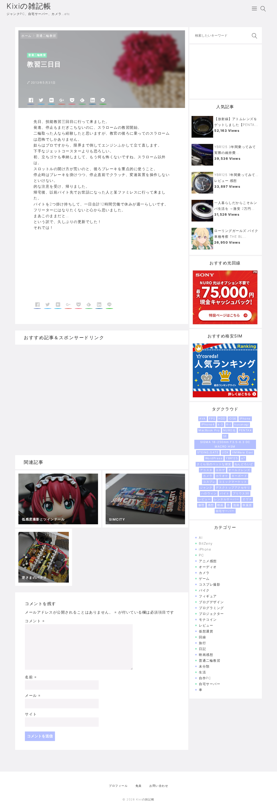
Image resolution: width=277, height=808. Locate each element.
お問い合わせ (158, 785)
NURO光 (229, 430)
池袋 (236, 505)
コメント (35, 621)
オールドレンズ (239, 470)
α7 (243, 458)
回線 (202, 637)
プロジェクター (211, 614)
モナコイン (208, 619)
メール (33, 695)
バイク (204, 590)
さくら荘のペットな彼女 (214, 464)
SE (225, 436)
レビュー (204, 499)
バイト (224, 493)
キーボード (239, 475)
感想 (211, 505)
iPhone (245, 418)
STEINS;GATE (208, 452)
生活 (202, 672)
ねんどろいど (244, 464)
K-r (228, 424)
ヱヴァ (247, 499)
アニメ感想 (208, 561)
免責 (138, 785)
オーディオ (208, 567)
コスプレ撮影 (209, 584)
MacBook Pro (209, 430)
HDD (221, 418)
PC (201, 555)
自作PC (205, 678)
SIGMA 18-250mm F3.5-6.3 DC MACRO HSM (225, 444)
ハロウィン (209, 493)
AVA (202, 418)
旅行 (202, 643)
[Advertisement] (68, 266)
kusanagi (241, 424)
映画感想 (206, 655)
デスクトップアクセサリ (233, 487)
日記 (202, 649)
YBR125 (232, 458)
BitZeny (206, 543)
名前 (31, 677)
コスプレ (209, 481)
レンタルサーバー (226, 499)
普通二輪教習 (46, 35)
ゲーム (204, 579)
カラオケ (222, 475)
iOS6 (232, 418)
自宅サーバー (225, 511)
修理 (201, 505)
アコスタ (206, 470)
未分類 (204, 666)
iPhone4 (208, 424)
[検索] (253, 36)
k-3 (220, 424)
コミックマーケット (233, 481)
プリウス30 (241, 493)
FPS (212, 418)
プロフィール (118, 785)
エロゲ (220, 470)
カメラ (208, 475)
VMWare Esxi (242, 452)
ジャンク (206, 487)
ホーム (26, 35)
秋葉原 (247, 505)
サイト (31, 714)
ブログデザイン (211, 602)
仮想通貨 (206, 631)
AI (201, 538)
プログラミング (211, 608)
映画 (220, 505)
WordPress (214, 458)
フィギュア (208, 596)
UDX (225, 452)
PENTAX (245, 430)
